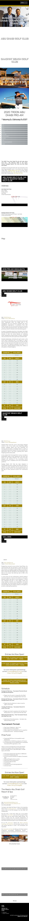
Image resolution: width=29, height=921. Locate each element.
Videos (2, 130)
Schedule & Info (5, 136)
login (2, 906)
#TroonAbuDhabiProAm (6, 142)
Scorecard (3, 295)
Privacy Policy (5, 909)
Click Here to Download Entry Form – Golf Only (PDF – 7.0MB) (15, 658)
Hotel (2, 140)
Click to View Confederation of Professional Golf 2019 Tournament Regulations (14, 681)
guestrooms (10, 822)
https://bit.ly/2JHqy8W (14, 673)
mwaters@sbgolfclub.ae (14, 671)
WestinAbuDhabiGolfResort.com (11, 802)
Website (5, 559)
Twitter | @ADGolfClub (10, 318)
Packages (3, 138)
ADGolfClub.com (7, 317)
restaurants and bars (8, 829)
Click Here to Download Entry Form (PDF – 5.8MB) (15, 776)
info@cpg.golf (4, 912)
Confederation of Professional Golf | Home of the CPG (5, 2)
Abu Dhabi (10, 815)
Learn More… (7, 833)
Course (3, 143)
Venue (2, 128)
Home (2, 905)
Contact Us (4, 908)
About (2, 126)
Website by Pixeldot (23, 916)
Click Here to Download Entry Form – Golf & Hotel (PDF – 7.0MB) (15, 664)
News (2, 124)
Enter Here (3, 134)
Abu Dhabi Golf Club (11, 808)
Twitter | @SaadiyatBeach (10, 442)
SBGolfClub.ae (7, 441)
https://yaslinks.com (8, 562)
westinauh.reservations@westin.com (12, 803)
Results (3, 132)
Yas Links (13, 171)
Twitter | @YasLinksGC (10, 564)
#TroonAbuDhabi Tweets (14, 843)
